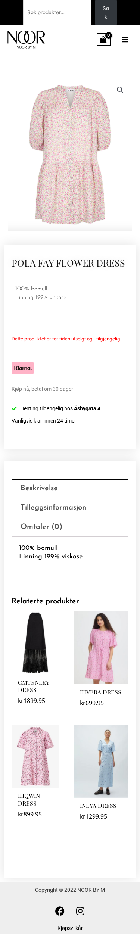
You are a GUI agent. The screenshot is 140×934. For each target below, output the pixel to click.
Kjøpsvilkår (70, 928)
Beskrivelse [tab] (39, 488)
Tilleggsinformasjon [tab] (53, 507)
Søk (106, 12)
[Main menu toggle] (125, 39)
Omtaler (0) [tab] (41, 527)
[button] (120, 90)
